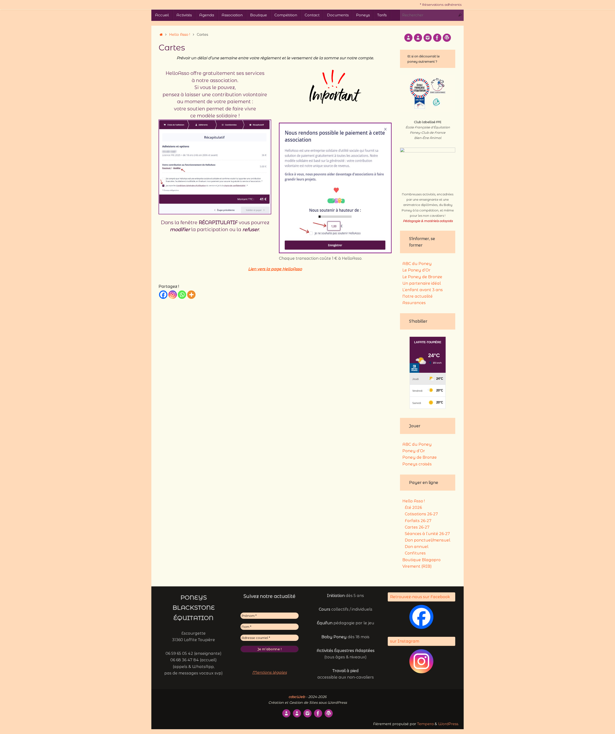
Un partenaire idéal (421, 283)
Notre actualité (417, 296)
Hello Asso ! (179, 34)
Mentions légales (269, 672)
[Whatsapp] (182, 294)
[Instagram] (172, 294)
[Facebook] (163, 294)
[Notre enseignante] (418, 38)
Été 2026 (413, 507)
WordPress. (448, 724)
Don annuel (416, 546)
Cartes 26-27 (417, 527)
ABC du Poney (417, 263)
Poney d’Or (413, 451)
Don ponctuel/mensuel (427, 540)
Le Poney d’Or (416, 270)
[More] (191, 294)
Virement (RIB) (417, 566)
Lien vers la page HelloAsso (275, 269)
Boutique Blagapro (421, 560)
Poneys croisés (417, 464)
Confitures (415, 553)
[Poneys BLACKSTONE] (408, 38)
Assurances (414, 303)
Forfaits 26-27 (418, 520)
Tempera (425, 724)
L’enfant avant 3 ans (422, 290)
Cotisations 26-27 (421, 514)
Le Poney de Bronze (422, 277)
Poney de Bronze (419, 457)
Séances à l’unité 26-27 (427, 533)
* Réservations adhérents (440, 4)
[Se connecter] (447, 38)
